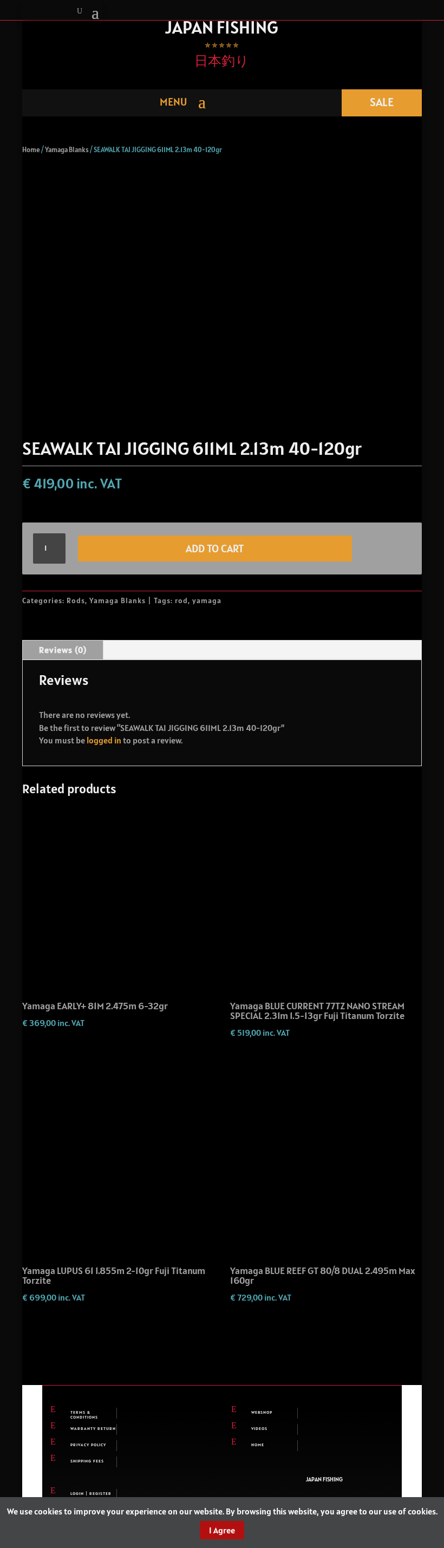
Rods (76, 600)
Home (31, 149)
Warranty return (93, 1428)
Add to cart (215, 548)
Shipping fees (87, 1461)
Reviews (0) (63, 649)
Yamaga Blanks (67, 149)
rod (181, 600)
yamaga (206, 600)
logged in (104, 740)
